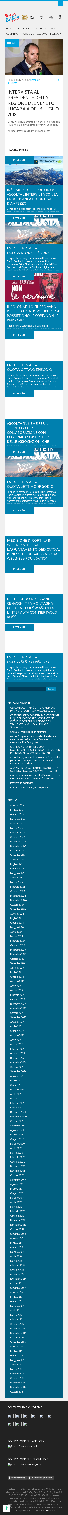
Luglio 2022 (16, 1026)
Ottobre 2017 (16, 1283)
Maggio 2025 (17, 873)
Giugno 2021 (16, 1085)
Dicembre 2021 (17, 1058)
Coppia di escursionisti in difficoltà (28, 731)
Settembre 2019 (18, 1179)
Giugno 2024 (17, 922)
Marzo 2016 (16, 1369)
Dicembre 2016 (17, 1328)
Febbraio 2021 (17, 1103)
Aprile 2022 (16, 1040)
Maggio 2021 (17, 1089)
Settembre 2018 (18, 1233)
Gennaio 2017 (17, 1324)
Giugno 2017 (16, 1301)
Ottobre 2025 (17, 850)
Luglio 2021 (16, 1080)
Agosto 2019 (16, 1184)
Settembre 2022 (18, 1017)
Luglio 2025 (16, 864)
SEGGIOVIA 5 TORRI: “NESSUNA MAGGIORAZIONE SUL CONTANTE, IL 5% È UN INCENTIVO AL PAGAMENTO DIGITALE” (35, 749)
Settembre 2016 (18, 1342)
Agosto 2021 (16, 1076)
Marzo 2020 (16, 1152)
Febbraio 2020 (17, 1157)
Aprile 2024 (16, 931)
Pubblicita (55, 34)
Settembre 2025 (18, 855)
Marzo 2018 (16, 1260)
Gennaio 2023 (17, 999)
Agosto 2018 (16, 1238)
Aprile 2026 (16, 823)
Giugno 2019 (16, 1193)
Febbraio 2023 (17, 994)
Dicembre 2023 (18, 949)
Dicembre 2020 (18, 1112)
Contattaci (12, 34)
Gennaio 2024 (17, 945)
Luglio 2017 (16, 1297)
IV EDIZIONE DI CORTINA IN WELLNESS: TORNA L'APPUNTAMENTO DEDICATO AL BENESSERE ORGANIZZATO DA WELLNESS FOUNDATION (33, 549)
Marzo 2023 (16, 990)
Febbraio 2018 (17, 1265)
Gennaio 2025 (17, 891)
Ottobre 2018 (17, 1229)
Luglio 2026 (16, 810)
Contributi (50, 1510)
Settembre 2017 (18, 1288)
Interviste (12, 83)
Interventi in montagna (21, 783)
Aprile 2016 (16, 1364)
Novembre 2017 (18, 1279)
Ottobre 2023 (17, 958)
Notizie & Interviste (46, 28)
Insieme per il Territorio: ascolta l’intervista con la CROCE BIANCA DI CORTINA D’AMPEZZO (35, 777)
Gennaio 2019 (17, 1215)
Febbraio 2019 (17, 1211)
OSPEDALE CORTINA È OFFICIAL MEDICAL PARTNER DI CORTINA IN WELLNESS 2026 (32, 709)
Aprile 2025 (16, 877)
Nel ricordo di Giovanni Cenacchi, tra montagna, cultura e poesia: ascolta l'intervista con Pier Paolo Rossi (32, 608)
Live (18, 28)
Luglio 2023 (16, 972)
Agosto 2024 (17, 913)
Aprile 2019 (16, 1202)
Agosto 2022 (17, 1022)
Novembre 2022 (18, 1008)
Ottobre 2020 (17, 1121)
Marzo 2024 (16, 936)
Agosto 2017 (16, 1292)
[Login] (60, 3)
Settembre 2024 (18, 909)
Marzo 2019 (16, 1206)
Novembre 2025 (18, 846)
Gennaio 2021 (17, 1107)
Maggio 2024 (17, 927)
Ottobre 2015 (17, 1391)
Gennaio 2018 (17, 1270)
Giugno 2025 (17, 868)
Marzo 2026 (16, 828)
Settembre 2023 (18, 963)
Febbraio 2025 (17, 886)
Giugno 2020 (17, 1139)
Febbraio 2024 (17, 940)
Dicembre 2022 (18, 1003)
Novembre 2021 (18, 1062)
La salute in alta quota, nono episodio (29, 787)
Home (9, 28)
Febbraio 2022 (17, 1049)
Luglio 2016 (16, 1351)
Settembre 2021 (18, 1071)
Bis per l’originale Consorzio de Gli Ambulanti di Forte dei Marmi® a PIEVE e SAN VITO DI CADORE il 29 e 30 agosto (34, 739)
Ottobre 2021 (17, 1067)
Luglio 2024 (16, 918)
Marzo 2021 (16, 1098)
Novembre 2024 (18, 900)
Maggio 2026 (17, 819)
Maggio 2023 (17, 981)
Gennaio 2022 (17, 1053)
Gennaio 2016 (17, 1378)
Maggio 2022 (17, 1035)
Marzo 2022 (16, 1044)
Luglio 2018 (16, 1242)
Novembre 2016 (18, 1333)
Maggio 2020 (17, 1143)
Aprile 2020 (16, 1148)
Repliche (28, 28)
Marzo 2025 (16, 882)
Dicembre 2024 (18, 895)
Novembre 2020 (18, 1116)
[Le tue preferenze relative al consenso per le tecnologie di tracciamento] (6, 1508)
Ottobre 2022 (17, 1013)
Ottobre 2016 (17, 1337)
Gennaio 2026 (17, 837)
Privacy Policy (18, 1477)
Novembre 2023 (18, 954)
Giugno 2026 (17, 814)
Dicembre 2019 (17, 1166)
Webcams (42, 34)
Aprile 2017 (15, 1310)
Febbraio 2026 (17, 832)
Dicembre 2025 (18, 841)
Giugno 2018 (17, 1247)
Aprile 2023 (16, 985)
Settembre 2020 (18, 1125)
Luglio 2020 (16, 1134)
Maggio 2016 (17, 1360)
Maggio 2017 (17, 1306)
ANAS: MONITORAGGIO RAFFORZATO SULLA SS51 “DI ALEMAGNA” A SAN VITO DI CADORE (34, 769)
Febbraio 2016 (17, 1373)
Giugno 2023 (17, 976)
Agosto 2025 (17, 859)
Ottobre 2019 (17, 1175)
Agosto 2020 (17, 1130)
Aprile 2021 (16, 1094)
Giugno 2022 (17, 1031)
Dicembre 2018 (18, 1220)
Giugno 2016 (16, 1355)
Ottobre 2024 (17, 904)
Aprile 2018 (16, 1256)
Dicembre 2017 (17, 1274)
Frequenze (27, 34)
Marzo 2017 (16, 1315)
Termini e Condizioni (41, 1477)
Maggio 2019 (17, 1197)
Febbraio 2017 (17, 1319)
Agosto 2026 (17, 805)
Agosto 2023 (17, 967)
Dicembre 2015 (17, 1382)
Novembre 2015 (18, 1387)
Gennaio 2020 (17, 1161)
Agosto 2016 (16, 1346)
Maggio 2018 (17, 1251)
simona (34, 80)
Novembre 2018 (18, 1224)
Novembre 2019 (18, 1170)
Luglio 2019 (16, 1188)
